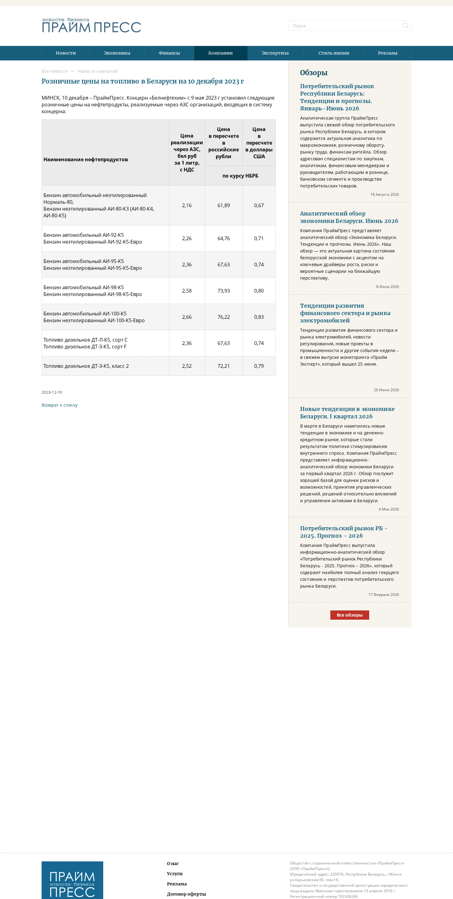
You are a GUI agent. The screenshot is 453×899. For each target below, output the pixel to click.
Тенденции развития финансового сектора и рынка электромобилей (345, 313)
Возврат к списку (60, 405)
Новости (66, 53)
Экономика (117, 53)
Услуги (175, 873)
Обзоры (314, 72)
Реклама (388, 53)
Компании (220, 53)
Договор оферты (186, 894)
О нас (173, 863)
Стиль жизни (334, 53)
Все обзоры (350, 615)
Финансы (169, 53)
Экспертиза (275, 53)
